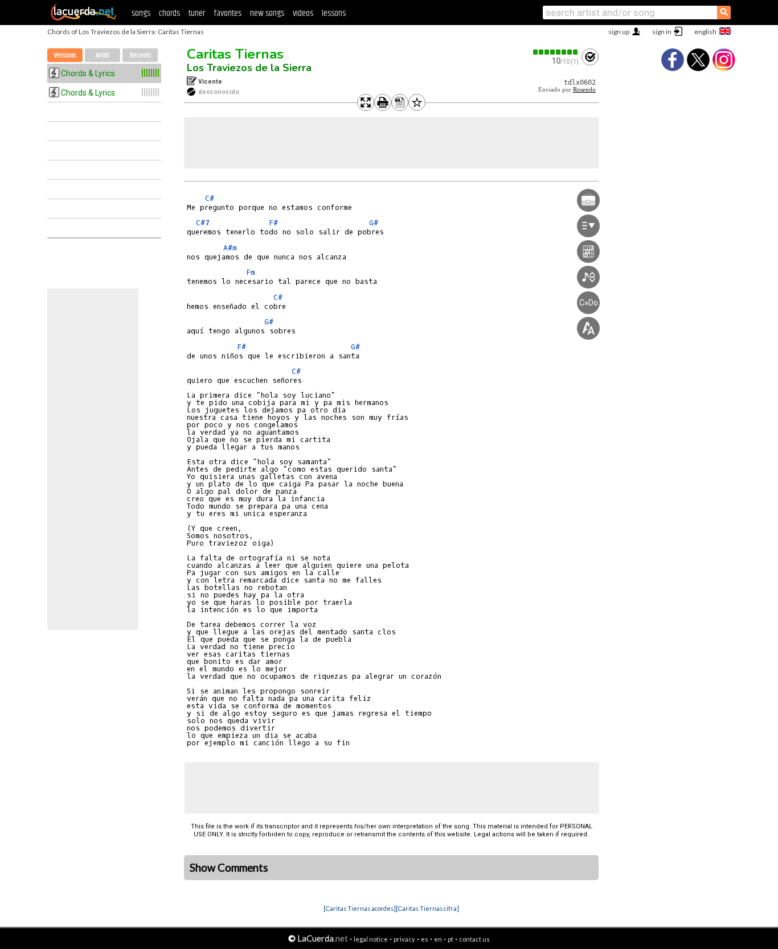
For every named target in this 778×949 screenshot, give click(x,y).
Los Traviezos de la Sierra (249, 68)
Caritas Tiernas (235, 54)
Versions (65, 55)
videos (303, 13)
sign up (618, 31)
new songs (267, 13)
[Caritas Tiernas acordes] (360, 908)
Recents (140, 55)
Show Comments (229, 867)
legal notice (371, 939)
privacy (404, 939)
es (424, 939)
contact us (474, 939)
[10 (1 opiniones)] (556, 52)
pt (450, 939)
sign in (661, 31)
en (438, 939)
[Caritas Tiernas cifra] (427, 908)
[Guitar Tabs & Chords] (83, 18)
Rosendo (584, 89)
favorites (227, 13)
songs (141, 13)
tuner (197, 13)
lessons (334, 13)
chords (169, 13)
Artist (102, 55)
